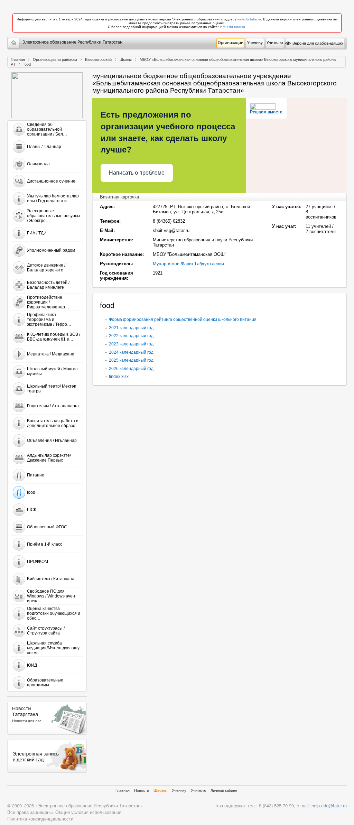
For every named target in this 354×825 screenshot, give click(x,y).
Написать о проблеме (137, 173)
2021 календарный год (131, 327)
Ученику (255, 42)
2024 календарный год (131, 352)
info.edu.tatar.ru (232, 27)
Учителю (275, 42)
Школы (126, 59)
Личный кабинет (225, 790)
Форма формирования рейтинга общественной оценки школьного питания (183, 319)
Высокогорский (98, 59)
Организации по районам (55, 59)
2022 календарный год (131, 335)
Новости (141, 790)
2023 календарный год (131, 344)
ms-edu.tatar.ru (249, 19)
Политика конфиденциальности (40, 818)
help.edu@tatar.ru (329, 805)
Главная (18, 59)
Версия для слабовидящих (317, 43)
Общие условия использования (88, 812)
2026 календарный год (131, 368)
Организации (230, 42)
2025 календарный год (131, 360)
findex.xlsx (119, 376)
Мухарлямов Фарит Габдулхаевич (188, 263)
